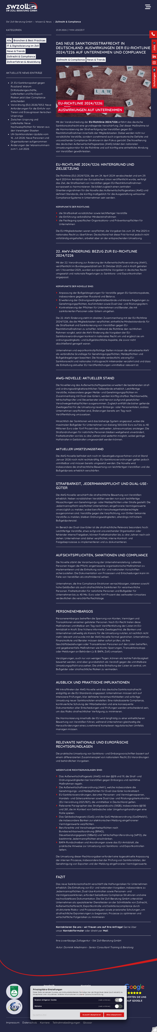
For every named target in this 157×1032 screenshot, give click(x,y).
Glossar (87, 1022)
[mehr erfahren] (104, 1000)
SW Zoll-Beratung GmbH (19, 21)
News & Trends (16, 51)
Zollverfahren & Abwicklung (23, 61)
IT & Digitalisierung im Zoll (23, 45)
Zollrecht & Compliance (21, 56)
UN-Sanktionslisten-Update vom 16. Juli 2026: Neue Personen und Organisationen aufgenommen (30, 138)
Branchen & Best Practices (29, 40)
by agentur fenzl (39, 1014)
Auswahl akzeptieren (91, 1015)
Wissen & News (43, 21)
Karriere (45, 1022)
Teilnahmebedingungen (66, 1022)
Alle (9, 40)
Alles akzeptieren (114, 1015)
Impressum (12, 1022)
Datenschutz (29, 1022)
